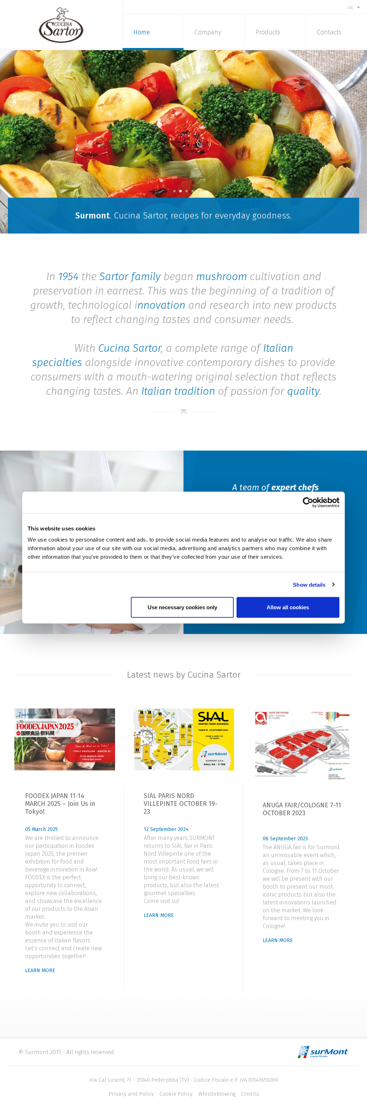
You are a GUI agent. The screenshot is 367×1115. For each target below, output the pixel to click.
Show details (309, 584)
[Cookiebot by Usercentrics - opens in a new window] (308, 502)
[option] (183, 142)
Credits (250, 1094)
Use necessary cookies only (182, 607)
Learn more (40, 970)
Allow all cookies (288, 607)
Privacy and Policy (131, 1094)
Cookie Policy (175, 1094)
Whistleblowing (216, 1094)
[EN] (354, 2)
